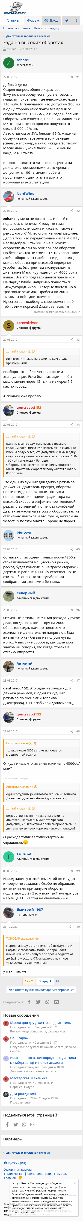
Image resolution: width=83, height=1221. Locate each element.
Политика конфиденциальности (27, 1174)
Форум (33, 20)
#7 (78, 680)
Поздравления (20, 1102)
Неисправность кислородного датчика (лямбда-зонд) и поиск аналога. (43, 1060)
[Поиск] (75, 20)
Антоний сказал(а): (19, 787)
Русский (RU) (16, 1163)
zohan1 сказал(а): (18, 351)
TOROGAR (25, 853)
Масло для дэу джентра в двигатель (40, 1022)
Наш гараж (19, 1037)
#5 (78, 549)
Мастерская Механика (28, 1078)
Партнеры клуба (22, 1087)
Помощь (60, 1174)
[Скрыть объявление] (74, 1184)
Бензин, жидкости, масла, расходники (37, 1031)
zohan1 (11, 49)
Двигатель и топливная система (33, 1071)
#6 (78, 610)
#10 (77, 927)
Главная (13, 20)
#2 (78, 211)
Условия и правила (18, 1169)
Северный (26, 593)
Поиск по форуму (46, 28)
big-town (25, 532)
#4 (78, 425)
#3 (78, 340)
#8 (78, 731)
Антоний (25, 663)
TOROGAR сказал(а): (20, 938)
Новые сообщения (16, 28)
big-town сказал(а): (19, 743)
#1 (78, 77)
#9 (78, 871)
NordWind (26, 193)
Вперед (44, 981)
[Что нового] (66, 20)
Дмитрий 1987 (30, 909)
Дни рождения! (23, 1093)
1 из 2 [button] (29, 981)
